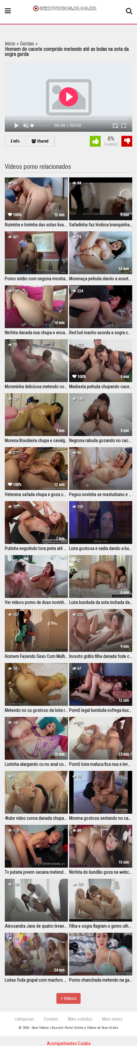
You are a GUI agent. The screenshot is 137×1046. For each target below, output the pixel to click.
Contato (51, 1019)
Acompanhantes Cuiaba (68, 1043)
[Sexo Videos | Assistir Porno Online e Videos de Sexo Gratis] (68, 8)
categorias (24, 1019)
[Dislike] (126, 142)
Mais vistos (112, 1019)
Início (10, 44)
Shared (42, 141)
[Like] (95, 142)
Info (16, 141)
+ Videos (68, 998)
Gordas (27, 44)
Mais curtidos (80, 1019)
